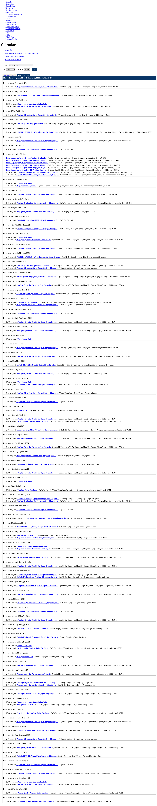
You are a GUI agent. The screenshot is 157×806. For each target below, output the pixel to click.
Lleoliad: (5, 65)
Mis (13, 75)
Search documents (12, 27)
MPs (7, 33)
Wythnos (6, 75)
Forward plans (11, 16)
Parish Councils (11, 25)
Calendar (9, 2)
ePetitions (9, 12)
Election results (11, 10)
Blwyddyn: (20, 69)
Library (8, 18)
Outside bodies (11, 22)
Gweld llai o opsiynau (13, 60)
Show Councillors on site (14, 56)
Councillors (10, 31)
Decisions (9, 8)
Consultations (10, 6)
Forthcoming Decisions (14, 14)
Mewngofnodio (11, 39)
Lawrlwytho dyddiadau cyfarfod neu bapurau (21, 53)
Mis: (4, 69)
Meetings (9, 20)
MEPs (8, 35)
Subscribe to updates (13, 29)
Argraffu (8, 50)
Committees (10, 4)
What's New (10, 37)
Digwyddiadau (23, 75)
